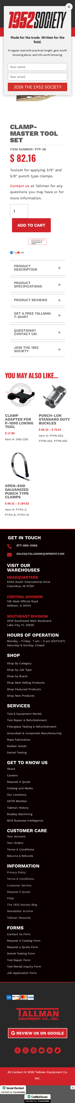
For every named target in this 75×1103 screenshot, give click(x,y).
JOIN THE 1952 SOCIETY (37, 87)
